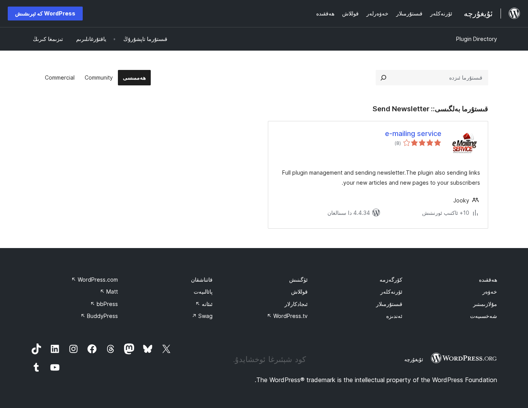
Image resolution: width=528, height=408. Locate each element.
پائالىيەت (203, 291)
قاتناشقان (202, 279)
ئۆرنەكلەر (391, 291)
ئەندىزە (394, 316)
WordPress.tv (287, 316)
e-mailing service (413, 133)
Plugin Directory (476, 39)
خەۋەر (489, 291)
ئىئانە (204, 304)
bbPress (104, 304)
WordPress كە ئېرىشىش (45, 13)
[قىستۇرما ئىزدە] (383, 77)
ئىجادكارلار (296, 304)
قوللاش (299, 291)
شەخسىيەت (483, 316)
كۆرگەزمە (391, 279)
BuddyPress (99, 316)
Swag (202, 316)
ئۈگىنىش (298, 279)
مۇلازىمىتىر (485, 304)
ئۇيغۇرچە (413, 359)
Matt (109, 291)
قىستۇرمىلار (389, 304)
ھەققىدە (488, 279)
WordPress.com (94, 279)
